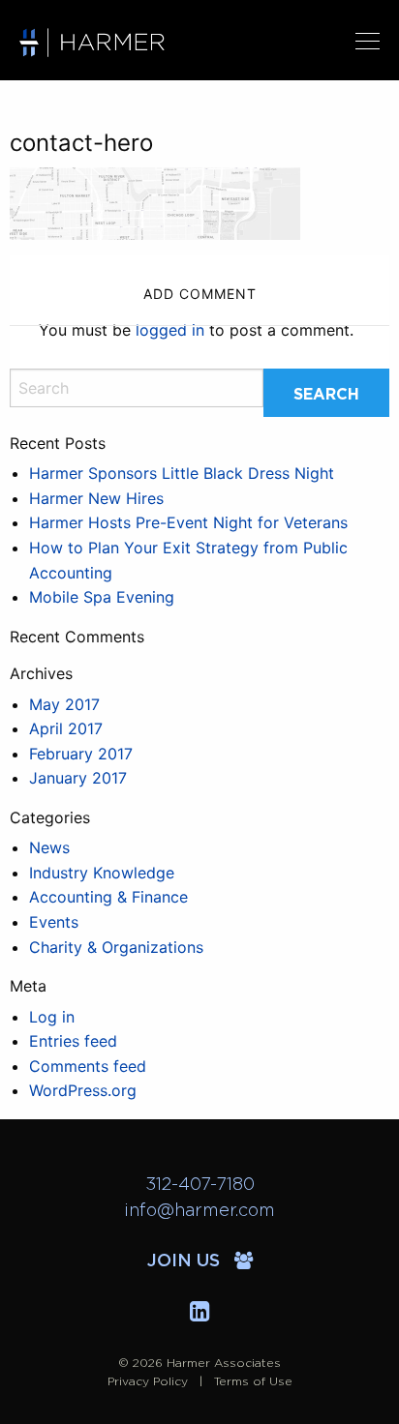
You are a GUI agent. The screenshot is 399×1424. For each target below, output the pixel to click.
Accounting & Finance (108, 896)
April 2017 (66, 728)
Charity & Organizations (116, 947)
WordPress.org (83, 1090)
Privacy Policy (147, 1381)
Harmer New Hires (96, 498)
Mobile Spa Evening (101, 597)
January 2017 (78, 777)
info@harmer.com (199, 1211)
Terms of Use (253, 1381)
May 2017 (64, 704)
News (49, 847)
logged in (170, 330)
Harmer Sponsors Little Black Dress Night (181, 473)
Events (53, 922)
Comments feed (87, 1066)
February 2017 (81, 753)
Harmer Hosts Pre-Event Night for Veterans (188, 522)
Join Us (186, 1261)
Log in (52, 1016)
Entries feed (73, 1041)
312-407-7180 (200, 1185)
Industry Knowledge (101, 872)
